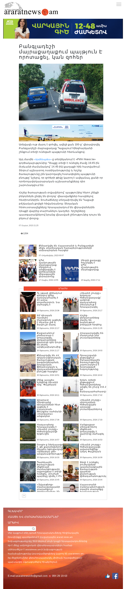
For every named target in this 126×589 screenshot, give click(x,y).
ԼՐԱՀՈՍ (63, 288)
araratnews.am (33, 549)
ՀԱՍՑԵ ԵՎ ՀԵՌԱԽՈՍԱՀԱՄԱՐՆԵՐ (33, 516)
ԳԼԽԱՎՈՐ (15, 511)
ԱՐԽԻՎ (13, 522)
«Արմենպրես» (42, 159)
